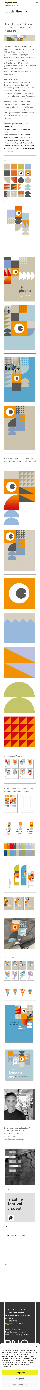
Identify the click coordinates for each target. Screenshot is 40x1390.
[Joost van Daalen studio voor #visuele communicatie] (11, 3)
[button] (37, 1346)
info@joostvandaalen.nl (14, 1139)
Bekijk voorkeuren (20, 1385)
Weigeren (20, 1379)
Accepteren (20, 1373)
